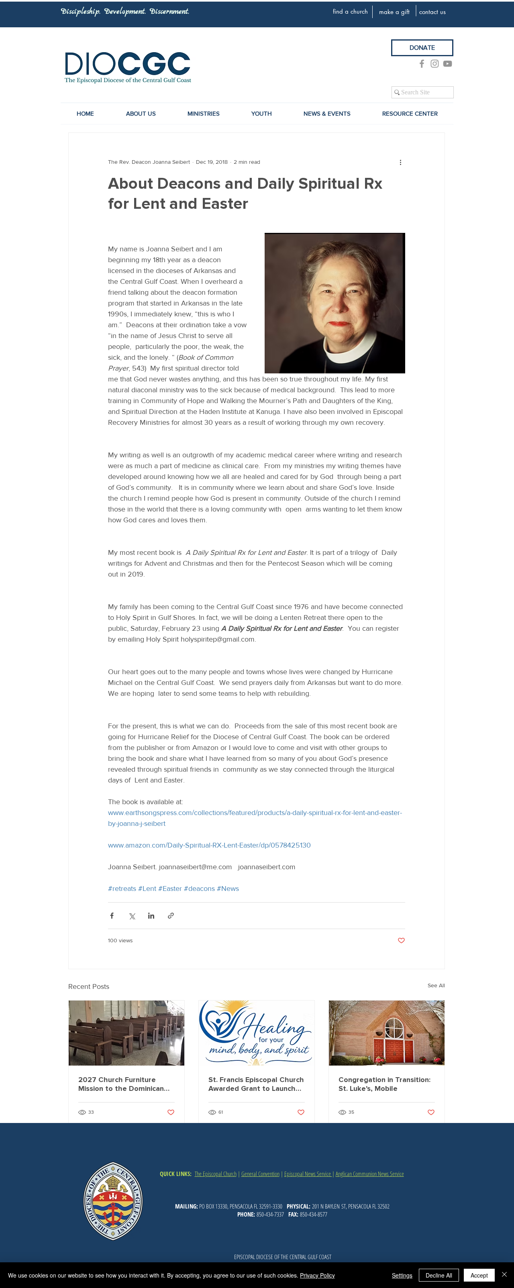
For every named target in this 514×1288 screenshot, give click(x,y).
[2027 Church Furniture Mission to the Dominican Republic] (126, 1033)
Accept (479, 1275)
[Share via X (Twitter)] (131, 915)
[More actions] (400, 162)
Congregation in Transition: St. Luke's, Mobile (384, 1084)
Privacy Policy (317, 1275)
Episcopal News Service (308, 1174)
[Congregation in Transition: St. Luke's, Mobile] (387, 1033)
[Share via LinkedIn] (151, 915)
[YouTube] (447, 63)
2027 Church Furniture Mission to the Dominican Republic (121, 1084)
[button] (327, 113)
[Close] (504, 1275)
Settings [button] (402, 1275)
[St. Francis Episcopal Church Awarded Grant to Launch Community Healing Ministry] (256, 1033)
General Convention (260, 1174)
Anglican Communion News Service (370, 1174)
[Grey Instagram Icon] (434, 63)
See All (436, 985)
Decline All (439, 1275)
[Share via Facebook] (112, 915)
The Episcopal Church (216, 1174)
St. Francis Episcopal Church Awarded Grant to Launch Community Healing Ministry (256, 1084)
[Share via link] (171, 915)
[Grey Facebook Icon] (421, 63)
